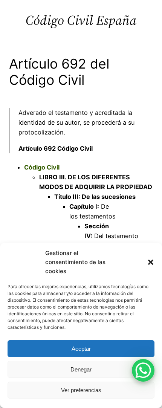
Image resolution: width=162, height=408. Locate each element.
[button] (150, 262)
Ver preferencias (81, 390)
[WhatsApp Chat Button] (143, 370)
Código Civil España (81, 20)
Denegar (81, 369)
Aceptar (81, 348)
